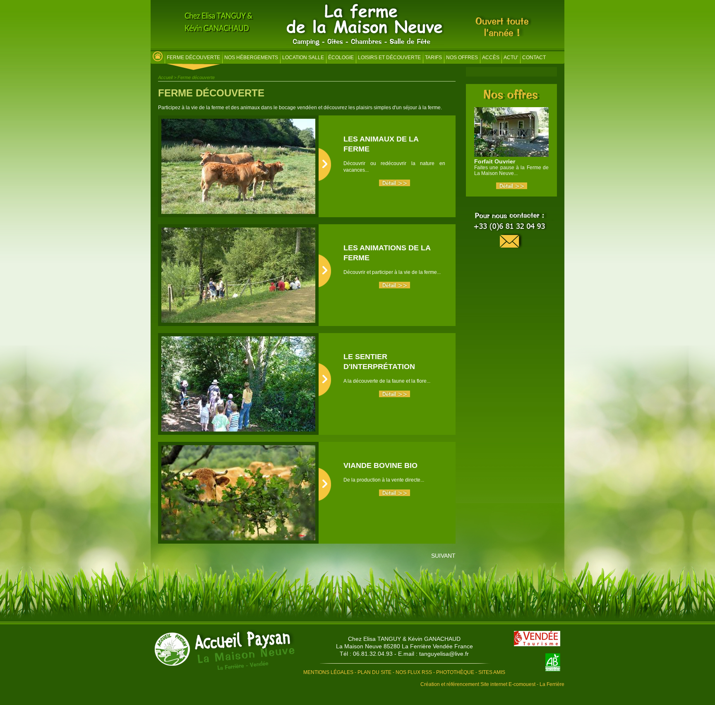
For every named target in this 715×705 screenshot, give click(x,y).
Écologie (341, 57)
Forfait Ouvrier (494, 161)
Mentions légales (328, 672)
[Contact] (511, 230)
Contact (534, 57)
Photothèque (455, 672)
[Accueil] (365, 45)
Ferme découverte (193, 57)
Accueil (165, 77)
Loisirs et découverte (389, 57)
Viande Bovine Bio (380, 465)
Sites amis (491, 672)
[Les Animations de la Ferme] (394, 287)
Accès (490, 57)
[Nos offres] (512, 97)
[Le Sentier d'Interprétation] (394, 395)
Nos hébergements (251, 57)
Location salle (303, 57)
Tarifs (433, 57)
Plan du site (374, 672)
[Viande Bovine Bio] (394, 494)
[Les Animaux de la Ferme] (394, 184)
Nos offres (462, 57)
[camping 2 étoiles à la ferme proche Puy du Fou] (158, 58)
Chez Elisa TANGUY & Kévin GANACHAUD (404, 638)
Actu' (511, 57)
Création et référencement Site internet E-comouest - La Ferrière (492, 684)
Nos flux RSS (414, 672)
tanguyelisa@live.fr (444, 653)
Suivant (443, 555)
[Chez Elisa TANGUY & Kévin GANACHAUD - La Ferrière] (225, 650)
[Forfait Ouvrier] (511, 187)
